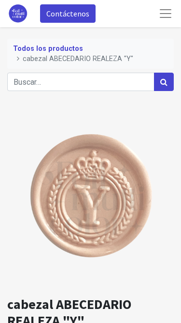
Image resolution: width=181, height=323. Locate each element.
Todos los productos (48, 49)
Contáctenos (67, 13)
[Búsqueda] (164, 82)
